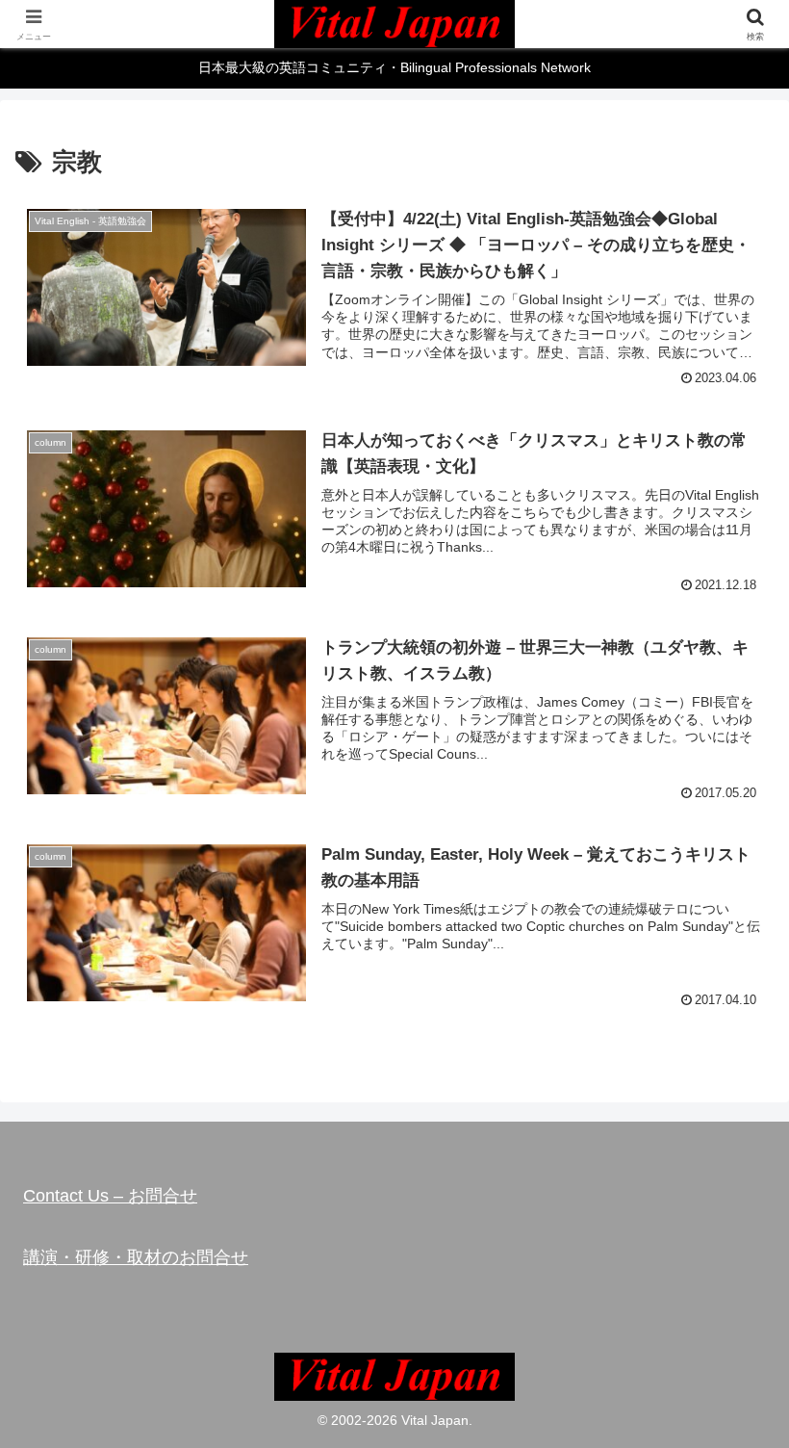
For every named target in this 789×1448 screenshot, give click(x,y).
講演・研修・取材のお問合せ (135, 1257)
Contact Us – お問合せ (110, 1195)
